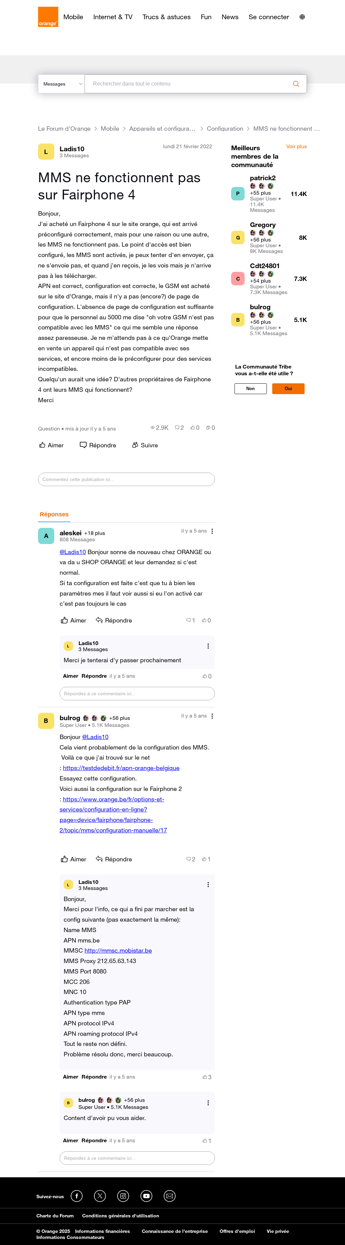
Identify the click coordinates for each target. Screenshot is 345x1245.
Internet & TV (112, 17)
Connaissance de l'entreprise (175, 1231)
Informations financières (102, 1231)
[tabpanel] (126, 847)
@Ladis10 (73, 551)
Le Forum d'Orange (64, 128)
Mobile (73, 17)
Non (250, 388)
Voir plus (296, 146)
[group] (159, 427)
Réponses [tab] (54, 514)
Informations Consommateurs (70, 1237)
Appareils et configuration (163, 128)
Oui (288, 388)
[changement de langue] (302, 17)
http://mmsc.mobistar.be (118, 950)
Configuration (225, 128)
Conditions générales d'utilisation (120, 1216)
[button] (70, 676)
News (230, 17)
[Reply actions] (208, 646)
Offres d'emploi (237, 1231)
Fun (206, 17)
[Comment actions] (212, 531)
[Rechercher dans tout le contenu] (296, 83)
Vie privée (278, 1231)
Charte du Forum (55, 1216)
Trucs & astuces (167, 17)
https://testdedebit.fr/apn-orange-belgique (121, 767)
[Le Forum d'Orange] (48, 17)
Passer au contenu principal (35, 5)
